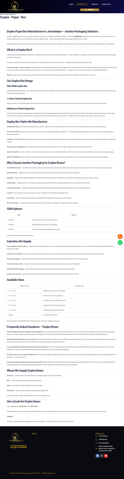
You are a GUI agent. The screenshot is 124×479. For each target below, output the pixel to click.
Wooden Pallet (78, 465)
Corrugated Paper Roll (81, 448)
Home (2, 14)
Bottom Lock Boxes (58, 444)
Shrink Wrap (77, 441)
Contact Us (10, 416)
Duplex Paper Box (57, 462)
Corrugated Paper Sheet (82, 451)
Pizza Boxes (55, 448)
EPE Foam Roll (78, 444)
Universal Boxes (57, 437)
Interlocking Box (57, 458)
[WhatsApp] (120, 242)
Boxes (54, 434)
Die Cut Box (55, 451)
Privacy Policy (36, 437)
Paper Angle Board (80, 462)
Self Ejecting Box (57, 455)
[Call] (120, 236)
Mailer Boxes (56, 441)
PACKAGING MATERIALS (82, 434)
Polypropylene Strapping (82, 458)
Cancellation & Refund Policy (39, 445)
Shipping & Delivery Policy (40, 449)
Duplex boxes (77, 36)
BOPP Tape (77, 455)
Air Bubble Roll (78, 437)
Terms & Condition (38, 441)
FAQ (53, 465)
